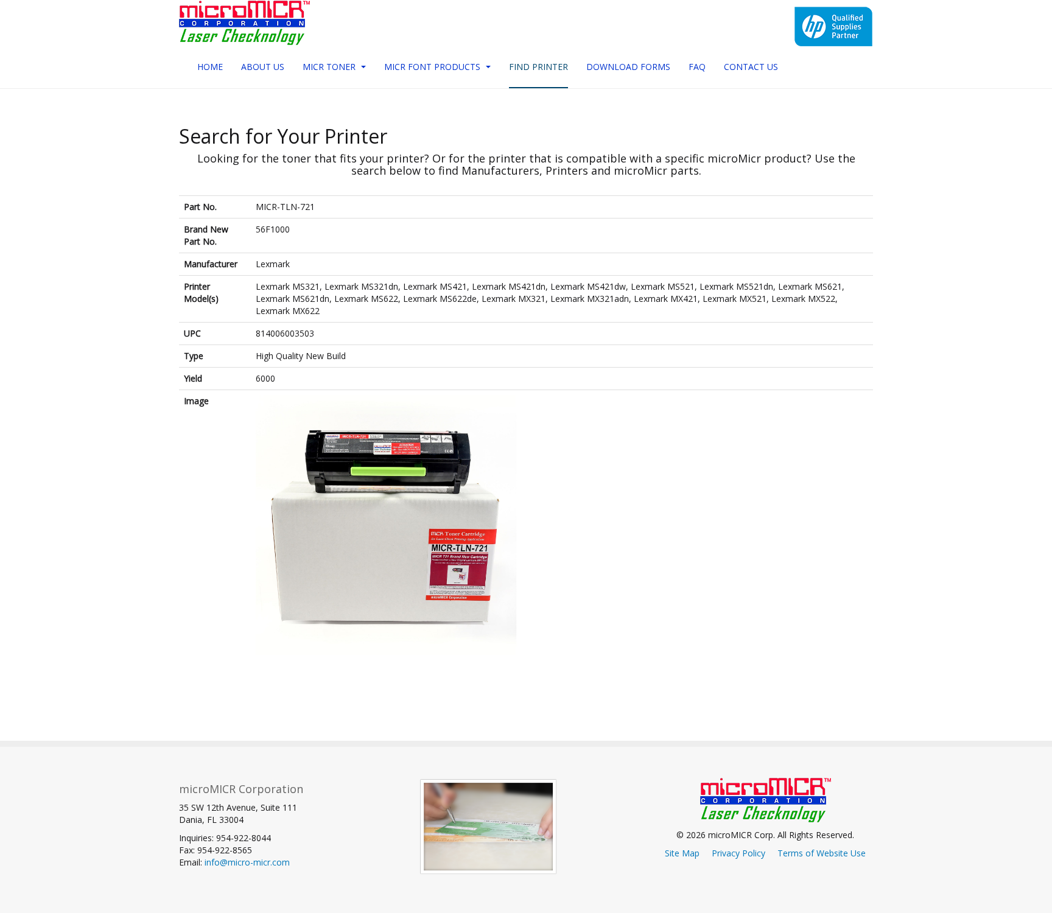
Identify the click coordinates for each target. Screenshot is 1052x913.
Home (210, 66)
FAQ (697, 66)
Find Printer (538, 66)
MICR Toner (330, 66)
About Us (262, 66)
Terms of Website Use (821, 853)
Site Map (682, 853)
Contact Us (751, 66)
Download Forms (628, 66)
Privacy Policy (738, 853)
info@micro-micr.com (247, 862)
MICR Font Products (433, 66)
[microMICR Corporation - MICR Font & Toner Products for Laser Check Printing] (244, 23)
